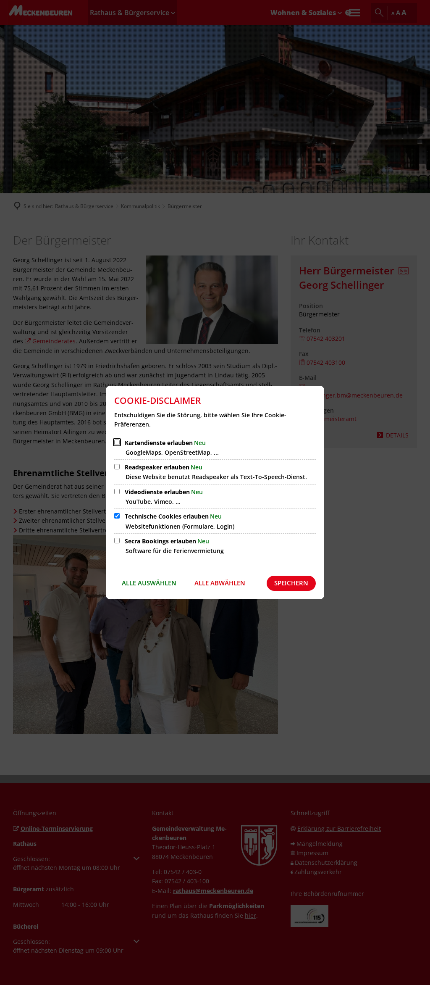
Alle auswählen (149, 583)
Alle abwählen (219, 583)
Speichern (291, 583)
